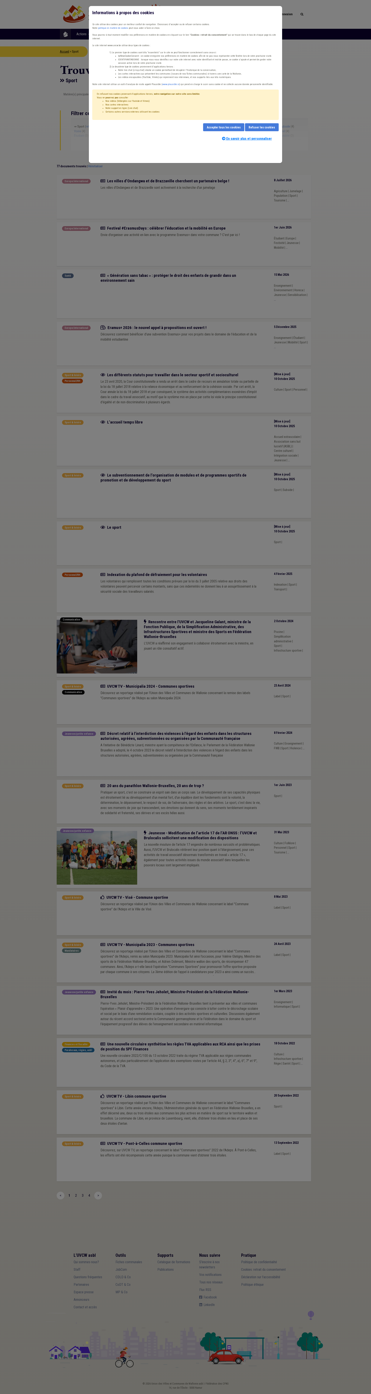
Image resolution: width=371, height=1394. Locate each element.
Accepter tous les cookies (224, 127)
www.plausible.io (170, 84)
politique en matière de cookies (113, 28)
